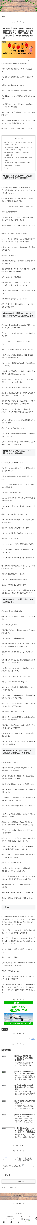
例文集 (5, 1029)
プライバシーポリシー (27, 1216)
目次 (15, 138)
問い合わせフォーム (27, 1219)
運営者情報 (9, 1216)
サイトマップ (10, 1219)
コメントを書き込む (18, 1181)
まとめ (7, 168)
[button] (33, 621)
